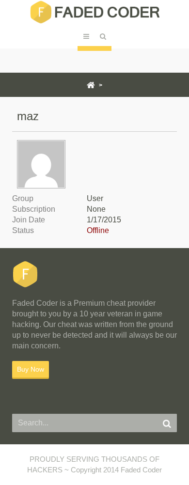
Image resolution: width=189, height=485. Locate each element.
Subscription (33, 209)
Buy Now (30, 369)
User (95, 198)
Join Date (28, 220)
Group (22, 198)
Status (23, 230)
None (96, 209)
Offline (98, 230)
